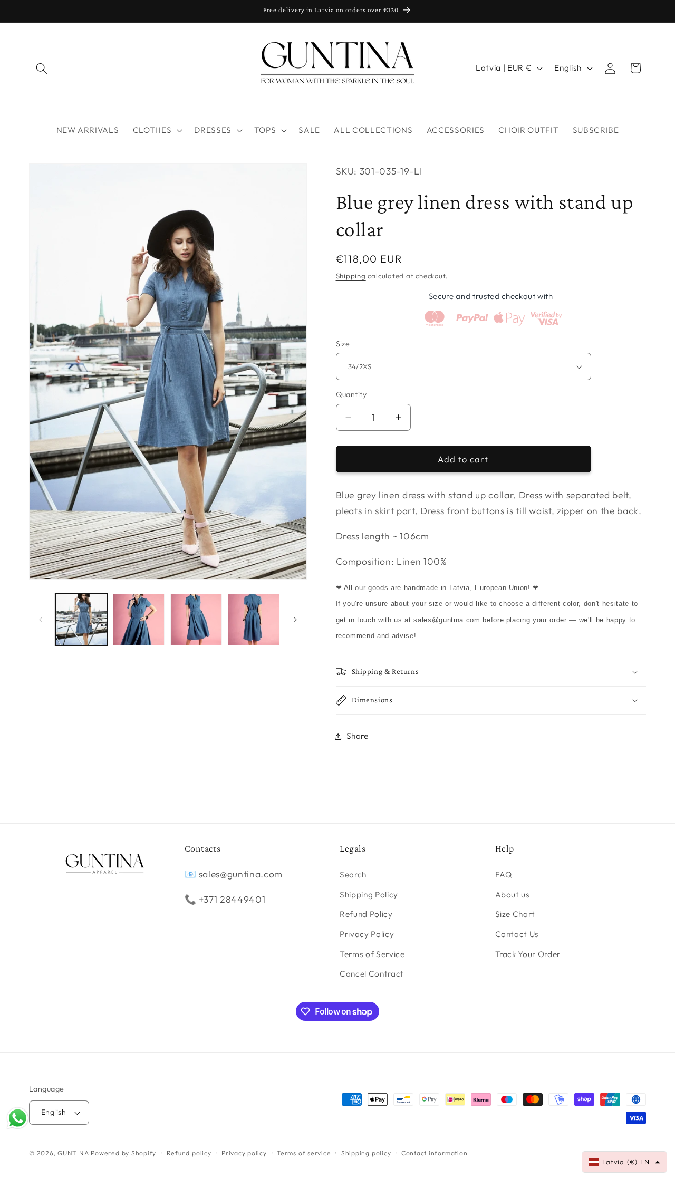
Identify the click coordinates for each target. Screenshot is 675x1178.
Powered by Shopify (123, 1153)
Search (353, 875)
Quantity (351, 394)
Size (343, 344)
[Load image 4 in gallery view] (253, 619)
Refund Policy (366, 915)
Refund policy (189, 1153)
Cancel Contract (372, 974)
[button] (41, 68)
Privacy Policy (367, 935)
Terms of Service (372, 954)
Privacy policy (244, 1153)
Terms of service (304, 1153)
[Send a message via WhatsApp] (17, 1118)
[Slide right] (295, 619)
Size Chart (515, 915)
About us (512, 895)
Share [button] (357, 736)
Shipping (351, 276)
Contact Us (517, 935)
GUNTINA (73, 1153)
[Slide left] (40, 619)
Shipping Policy (369, 895)
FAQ (504, 875)
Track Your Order (528, 954)
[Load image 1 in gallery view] (81, 619)
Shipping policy (366, 1153)
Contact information (434, 1153)
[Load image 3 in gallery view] (196, 619)
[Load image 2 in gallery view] (139, 619)
